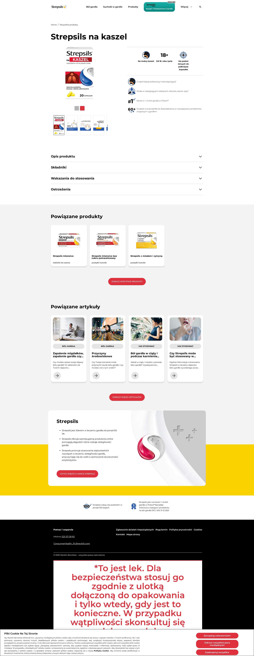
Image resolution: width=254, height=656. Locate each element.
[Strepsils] (59, 6)
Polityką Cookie (101, 651)
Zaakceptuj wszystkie (217, 652)
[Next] (82, 108)
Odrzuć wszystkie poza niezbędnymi (217, 643)
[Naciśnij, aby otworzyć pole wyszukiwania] (200, 7)
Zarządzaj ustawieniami (217, 635)
